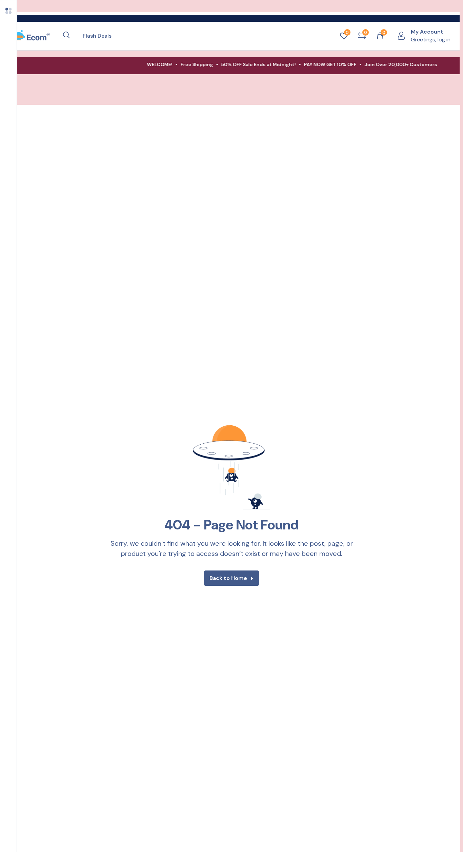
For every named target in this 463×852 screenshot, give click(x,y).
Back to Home (228, 578)
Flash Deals (97, 35)
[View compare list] (362, 36)
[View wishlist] (344, 36)
